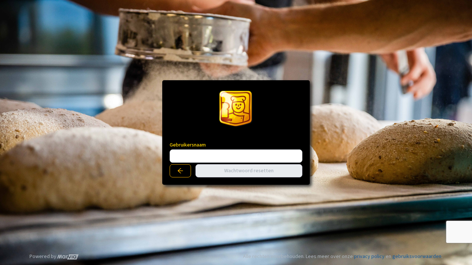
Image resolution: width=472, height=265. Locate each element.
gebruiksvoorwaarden (416, 256)
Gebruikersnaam (188, 145)
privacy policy (369, 256)
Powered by (43, 256)
